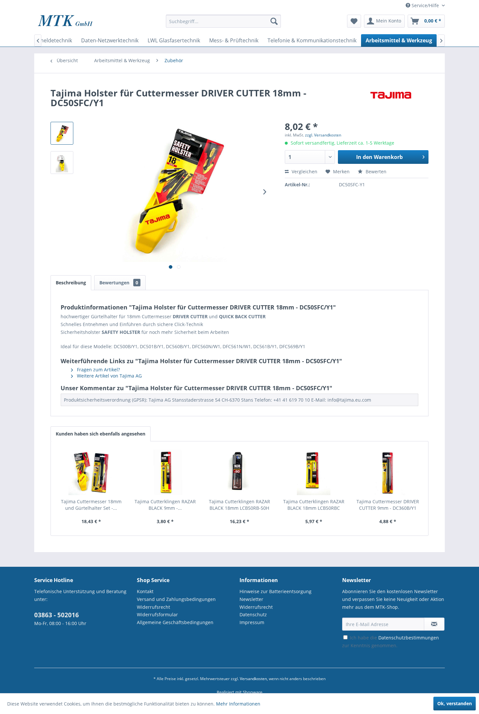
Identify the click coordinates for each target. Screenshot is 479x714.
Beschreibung (71, 282)
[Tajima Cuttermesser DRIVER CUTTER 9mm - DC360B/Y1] (388, 472)
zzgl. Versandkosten (323, 135)
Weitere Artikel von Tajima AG (109, 376)
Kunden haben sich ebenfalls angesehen (100, 434)
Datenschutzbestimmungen (408, 638)
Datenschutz (253, 614)
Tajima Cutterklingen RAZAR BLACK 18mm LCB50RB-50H (239, 504)
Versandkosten (253, 678)
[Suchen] (274, 21)
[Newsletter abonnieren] (434, 624)
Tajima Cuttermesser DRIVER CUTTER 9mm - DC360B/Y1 (387, 504)
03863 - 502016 (56, 615)
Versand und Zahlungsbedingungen (176, 599)
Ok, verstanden (454, 703)
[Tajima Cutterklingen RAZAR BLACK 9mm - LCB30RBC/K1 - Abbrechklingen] (165, 472)
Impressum (252, 622)
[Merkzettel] (354, 21)
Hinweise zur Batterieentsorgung (276, 591)
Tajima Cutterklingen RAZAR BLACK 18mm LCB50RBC (313, 504)
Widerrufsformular (157, 614)
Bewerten (375, 171)
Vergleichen (303, 171)
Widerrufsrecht (153, 607)
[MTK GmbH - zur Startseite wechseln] (65, 23)
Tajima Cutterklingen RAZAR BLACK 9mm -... (165, 504)
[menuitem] (223, 24)
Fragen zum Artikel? (98, 369)
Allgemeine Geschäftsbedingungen (175, 622)
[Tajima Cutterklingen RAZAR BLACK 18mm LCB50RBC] (314, 472)
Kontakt (145, 591)
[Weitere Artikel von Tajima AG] (390, 99)
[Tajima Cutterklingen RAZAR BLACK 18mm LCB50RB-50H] (239, 472)
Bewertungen (118, 282)
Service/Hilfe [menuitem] (425, 5)
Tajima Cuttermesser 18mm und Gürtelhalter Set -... (91, 504)
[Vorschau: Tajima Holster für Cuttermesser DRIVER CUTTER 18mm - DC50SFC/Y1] (62, 162)
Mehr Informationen (238, 704)
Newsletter (251, 599)
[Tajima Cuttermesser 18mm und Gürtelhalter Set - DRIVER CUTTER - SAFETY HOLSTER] (91, 472)
